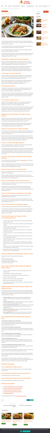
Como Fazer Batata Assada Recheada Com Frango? (12, 391)
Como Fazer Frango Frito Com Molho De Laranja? (12, 389)
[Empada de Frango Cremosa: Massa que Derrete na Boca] (6, 416)
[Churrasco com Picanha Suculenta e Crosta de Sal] (38, 25)
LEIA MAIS (3, 423)
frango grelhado (23, 160)
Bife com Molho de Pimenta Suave (45, 20)
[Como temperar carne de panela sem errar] (38, 32)
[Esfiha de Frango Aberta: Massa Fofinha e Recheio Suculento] (17, 416)
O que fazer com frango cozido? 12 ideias (45, 38)
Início (2, 8)
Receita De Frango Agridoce (8, 393)
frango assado (10, 310)
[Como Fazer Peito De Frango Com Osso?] (17, 26)
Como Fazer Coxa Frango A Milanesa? (25, 405)
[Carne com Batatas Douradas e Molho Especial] (38, 44)
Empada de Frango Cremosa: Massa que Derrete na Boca (6, 421)
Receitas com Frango (6, 8)
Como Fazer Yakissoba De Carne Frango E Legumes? (12, 388)
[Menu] (2, 6)
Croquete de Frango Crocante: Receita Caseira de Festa (28, 421)
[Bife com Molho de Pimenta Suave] (38, 20)
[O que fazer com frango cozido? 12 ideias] (38, 38)
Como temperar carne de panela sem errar (45, 32)
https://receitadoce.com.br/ (21, 395)
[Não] (48, 430)
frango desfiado (5, 195)
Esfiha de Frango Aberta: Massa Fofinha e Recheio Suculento (17, 421)
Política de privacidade (26, 431)
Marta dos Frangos (3, 14)
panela (28, 119)
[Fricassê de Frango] (25, 2)
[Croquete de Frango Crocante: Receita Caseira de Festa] (29, 416)
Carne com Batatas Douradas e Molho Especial (45, 43)
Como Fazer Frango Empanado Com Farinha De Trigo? (13, 386)
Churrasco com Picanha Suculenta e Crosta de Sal (44, 26)
